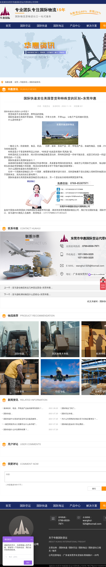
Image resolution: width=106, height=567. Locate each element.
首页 (16, 82)
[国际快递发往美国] (60, 193)
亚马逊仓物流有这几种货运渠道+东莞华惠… (32, 287)
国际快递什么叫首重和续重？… (16, 429)
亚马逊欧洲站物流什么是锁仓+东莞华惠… (31, 294)
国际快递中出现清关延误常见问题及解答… (20, 418)
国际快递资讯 (34, 82)
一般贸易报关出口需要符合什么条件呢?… (20, 424)
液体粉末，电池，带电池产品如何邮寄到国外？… (23, 408)
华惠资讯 (23, 82)
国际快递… (8, 413)
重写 (94, 488)
